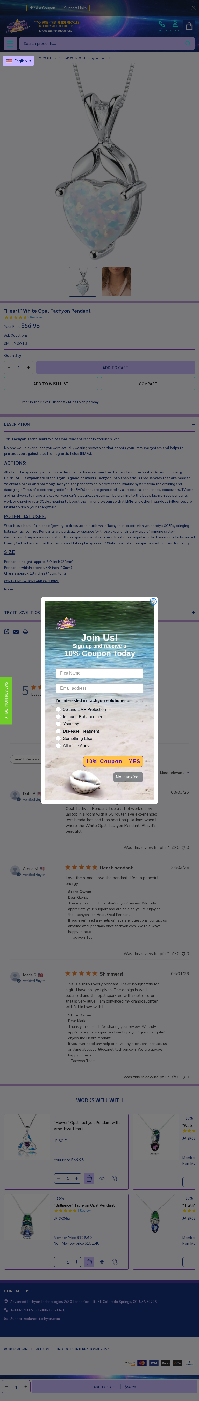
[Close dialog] (153, 601)
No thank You (128, 777)
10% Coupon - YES (113, 761)
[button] (6, 700)
